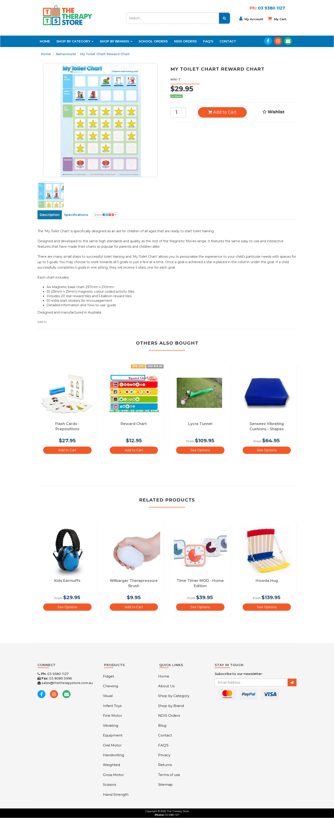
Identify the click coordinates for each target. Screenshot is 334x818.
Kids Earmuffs (67, 580)
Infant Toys (112, 706)
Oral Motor (112, 745)
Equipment (112, 735)
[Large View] (50, 195)
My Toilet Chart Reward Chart (105, 54)
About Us (166, 686)
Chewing (110, 686)
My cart (279, 19)
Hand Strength (116, 794)
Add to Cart (224, 112)
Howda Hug (267, 580)
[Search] (224, 18)
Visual (108, 696)
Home (45, 41)
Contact (227, 41)
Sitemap (165, 784)
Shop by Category (173, 696)
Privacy (164, 755)
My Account (253, 19)
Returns (165, 765)
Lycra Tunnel (200, 424)
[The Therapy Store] (67, 15)
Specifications (76, 215)
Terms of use (169, 775)
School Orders (153, 41)
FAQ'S (208, 41)
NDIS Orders (185, 41)
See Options (200, 450)
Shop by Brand (171, 706)
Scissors (109, 784)
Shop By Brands (115, 41)
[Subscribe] (292, 682)
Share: (98, 214)
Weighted (111, 765)
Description (50, 215)
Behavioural (66, 54)
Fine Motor (112, 715)
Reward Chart (134, 424)
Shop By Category (73, 41)
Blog (162, 725)
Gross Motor (113, 775)
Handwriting (113, 755)
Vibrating (110, 725)
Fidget (108, 676)
